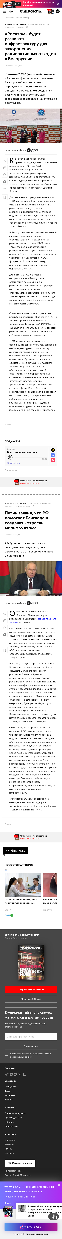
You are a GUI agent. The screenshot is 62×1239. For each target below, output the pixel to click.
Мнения (8, 1099)
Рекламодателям (13, 1171)
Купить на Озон (32, 1226)
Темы (7, 1091)
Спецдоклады (11, 1126)
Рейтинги (9, 1122)
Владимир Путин (23, 506)
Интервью (10, 1095)
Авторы (8, 1149)
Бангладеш (9, 506)
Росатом (20, 27)
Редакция (9, 1144)
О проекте (10, 1140)
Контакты (9, 1153)
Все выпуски (11, 470)
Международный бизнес (40, 504)
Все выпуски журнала (15, 1113)
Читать (24, 480)
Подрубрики (11, 1086)
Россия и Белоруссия (39, 25)
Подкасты (12, 441)
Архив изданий (12, 1117)
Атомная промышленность (17, 25)
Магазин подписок (22, 1163)
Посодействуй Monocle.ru (18, 1175)
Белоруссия (10, 27)
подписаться (40, 480)
